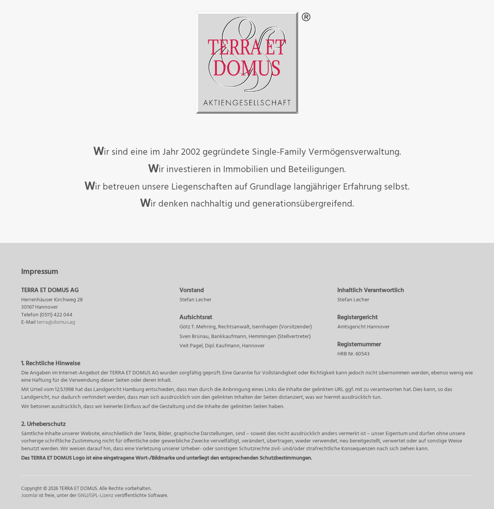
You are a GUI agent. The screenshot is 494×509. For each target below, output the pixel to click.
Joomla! (29, 496)
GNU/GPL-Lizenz (95, 496)
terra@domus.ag (56, 322)
